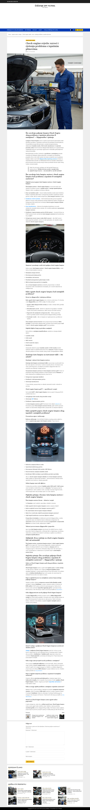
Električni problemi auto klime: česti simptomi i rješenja (48, 801)
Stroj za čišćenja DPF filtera (51, 30)
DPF (33, 399)
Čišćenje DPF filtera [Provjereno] (15, 30)
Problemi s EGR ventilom (33, 198)
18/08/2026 (45, 803)
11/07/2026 (45, 776)
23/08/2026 (70, 794)
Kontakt (35, 30)
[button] (74, 30)
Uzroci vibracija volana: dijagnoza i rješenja (73, 800)
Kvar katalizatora (31, 206)
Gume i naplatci (21, 788)
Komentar (31, 730)
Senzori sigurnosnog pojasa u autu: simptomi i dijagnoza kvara (25, 801)
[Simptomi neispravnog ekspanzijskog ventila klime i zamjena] (37, 791)
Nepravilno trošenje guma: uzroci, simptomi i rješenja (24, 791)
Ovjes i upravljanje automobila (73, 798)
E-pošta (30, 751)
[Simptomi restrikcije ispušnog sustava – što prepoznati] (12, 774)
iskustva (57, 404)
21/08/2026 (21, 803)
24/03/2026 (33, 51)
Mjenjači (68, 788)
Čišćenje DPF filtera (45, 5)
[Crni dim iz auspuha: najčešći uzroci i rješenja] (37, 774)
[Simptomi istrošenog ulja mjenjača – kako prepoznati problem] (62, 791)
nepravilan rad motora (54, 682)
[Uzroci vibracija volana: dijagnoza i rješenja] (62, 800)
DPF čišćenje (28, 30)
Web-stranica (29, 756)
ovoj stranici (59, 589)
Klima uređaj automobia (46, 788)
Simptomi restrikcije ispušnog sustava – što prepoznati (23, 774)
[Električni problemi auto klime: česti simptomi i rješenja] (37, 800)
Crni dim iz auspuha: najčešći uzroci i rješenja (48, 774)
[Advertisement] (45, 18)
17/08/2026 (70, 803)
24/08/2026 (21, 793)
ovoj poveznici (38, 670)
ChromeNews (53, 808)
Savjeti (40, 30)
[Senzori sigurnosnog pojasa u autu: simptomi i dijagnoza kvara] (12, 800)
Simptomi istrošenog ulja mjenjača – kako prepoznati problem (74, 791)
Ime (30, 746)
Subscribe (80, 30)
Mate (28, 51)
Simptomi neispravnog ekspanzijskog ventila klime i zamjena (48, 791)
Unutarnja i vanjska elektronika (23, 797)
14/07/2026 (21, 777)
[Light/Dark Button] (71, 30)
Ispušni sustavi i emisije (30, 40)
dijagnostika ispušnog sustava (48, 159)
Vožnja (27, 650)
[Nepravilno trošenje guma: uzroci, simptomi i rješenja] (12, 791)
